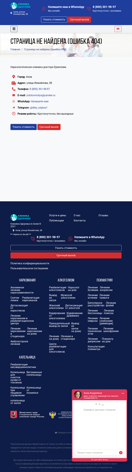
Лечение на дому (54, 337)
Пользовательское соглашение (29, 268)
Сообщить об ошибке (67, 433)
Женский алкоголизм (56, 307)
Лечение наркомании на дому (34, 331)
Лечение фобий (111, 304)
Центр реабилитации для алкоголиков (57, 347)
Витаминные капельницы (34, 373)
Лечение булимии (93, 289)
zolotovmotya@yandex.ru (40, 95)
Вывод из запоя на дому (76, 327)
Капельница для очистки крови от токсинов (17, 377)
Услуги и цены (57, 215)
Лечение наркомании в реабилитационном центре (22, 319)
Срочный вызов (79, 19)
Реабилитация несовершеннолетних (23, 366)
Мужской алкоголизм (68, 296)
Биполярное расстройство (96, 304)
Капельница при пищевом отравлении (17, 391)
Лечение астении (93, 296)
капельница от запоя (17, 402)
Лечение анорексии (106, 289)
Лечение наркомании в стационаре (17, 332)
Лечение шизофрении (111, 330)
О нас (77, 215)
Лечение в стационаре (68, 337)
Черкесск (17, 234)
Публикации (56, 220)
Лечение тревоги (104, 296)
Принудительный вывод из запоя (59, 325)
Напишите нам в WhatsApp (66, 7)
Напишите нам (39, 101)
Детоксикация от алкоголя (74, 307)
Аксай (26, 234)
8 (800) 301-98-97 (104, 7)
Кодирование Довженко (75, 314)
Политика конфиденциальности (29, 263)
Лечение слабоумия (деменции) (106, 321)
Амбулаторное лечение (19, 342)
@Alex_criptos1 (38, 107)
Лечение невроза (93, 319)
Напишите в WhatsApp (89, 237)
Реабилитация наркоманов (30, 299)
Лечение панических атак (95, 331)
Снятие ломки (14, 299)
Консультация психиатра (96, 348)
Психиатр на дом (107, 340)
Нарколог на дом (74, 289)
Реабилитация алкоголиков (57, 289)
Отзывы (103, 215)
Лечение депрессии (94, 340)
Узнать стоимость (54, 19)
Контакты (80, 220)
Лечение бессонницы (95, 312)
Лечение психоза (109, 312)
